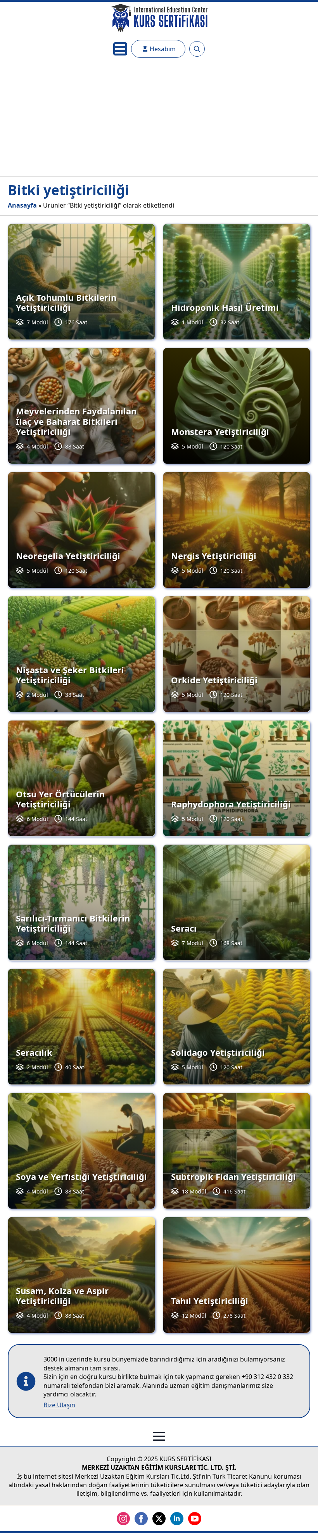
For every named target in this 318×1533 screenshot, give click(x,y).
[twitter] (159, 1518)
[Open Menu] (120, 48)
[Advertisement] (159, 118)
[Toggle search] (197, 49)
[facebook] (141, 1518)
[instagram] (123, 1518)
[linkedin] (176, 1518)
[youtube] (194, 1518)
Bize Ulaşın (59, 1405)
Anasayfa (22, 205)
